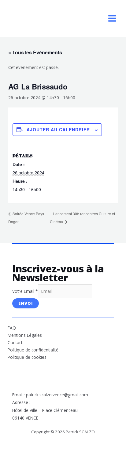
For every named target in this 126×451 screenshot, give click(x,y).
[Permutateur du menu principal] (112, 18)
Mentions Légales (25, 335)
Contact (15, 342)
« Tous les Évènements (35, 52)
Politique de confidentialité (33, 350)
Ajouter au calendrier (58, 129)
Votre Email (25, 291)
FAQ (12, 328)
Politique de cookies (27, 357)
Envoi (25, 303)
